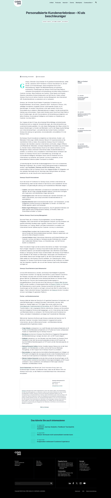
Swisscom (55, 290)
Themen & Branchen (19, 462)
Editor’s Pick (17, 464)
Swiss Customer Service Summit (65, 464)
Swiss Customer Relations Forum (65, 463)
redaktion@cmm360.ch (85, 469)
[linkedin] (70, 483)
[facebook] (73, 483)
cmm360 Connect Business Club (65, 472)
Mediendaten (39, 464)
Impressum (77, 491)
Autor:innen (38, 462)
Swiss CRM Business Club (64, 474)
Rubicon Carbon (55, 284)
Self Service (65, 21)
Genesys (24, 390)
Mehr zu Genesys (44, 407)
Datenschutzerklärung (91, 491)
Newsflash (17, 465)
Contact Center (47, 21)
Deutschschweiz (63, 467)
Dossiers (17, 461)
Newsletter (38, 465)
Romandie (62, 468)
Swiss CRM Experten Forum (64, 475)
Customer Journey (56, 21)
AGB (83, 491)
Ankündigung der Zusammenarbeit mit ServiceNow (34, 306)
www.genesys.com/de (57, 385)
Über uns (38, 461)
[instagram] (81, 483)
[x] (77, 483)
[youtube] (84, 483)
